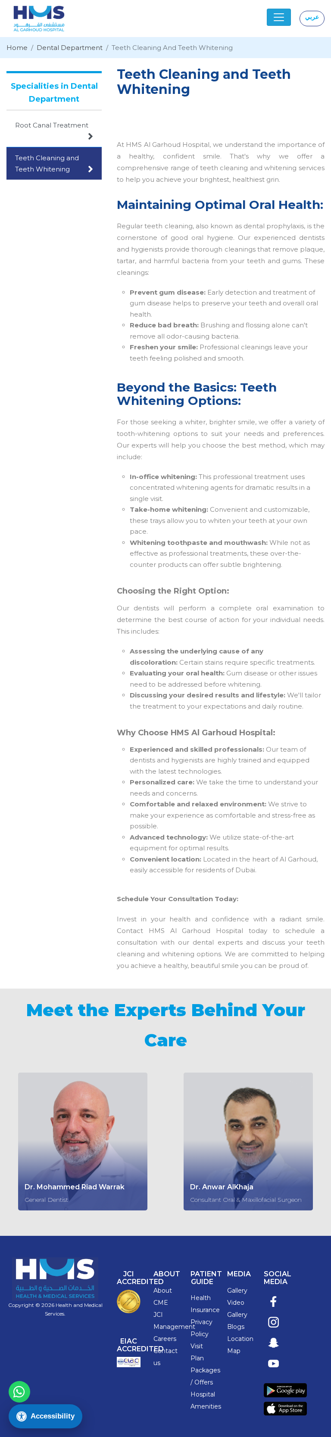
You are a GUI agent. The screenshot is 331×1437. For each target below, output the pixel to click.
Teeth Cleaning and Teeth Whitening (54, 164)
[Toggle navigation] (279, 17)
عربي (312, 17)
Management (174, 1327)
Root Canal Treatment (54, 131)
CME (160, 1302)
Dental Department (70, 48)
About (162, 1290)
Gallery (237, 1290)
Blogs (235, 1327)
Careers (164, 1339)
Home (17, 48)
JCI (158, 1315)
